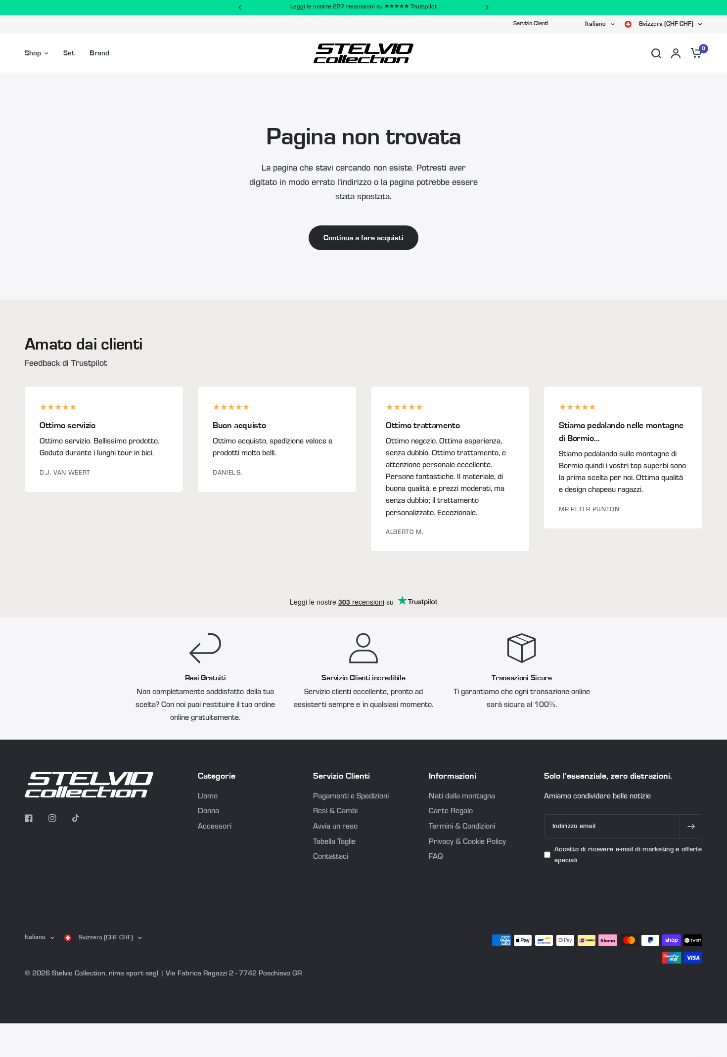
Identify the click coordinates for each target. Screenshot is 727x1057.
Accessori (214, 827)
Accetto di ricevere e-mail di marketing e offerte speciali (628, 855)
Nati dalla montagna (462, 797)
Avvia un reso (335, 827)
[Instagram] (59, 818)
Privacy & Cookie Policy (467, 842)
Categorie (216, 776)
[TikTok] (83, 818)
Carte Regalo (451, 812)
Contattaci (330, 857)
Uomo (208, 797)
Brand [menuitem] (99, 53)
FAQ (436, 857)
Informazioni (452, 776)
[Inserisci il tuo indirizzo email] (691, 826)
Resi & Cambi (335, 812)
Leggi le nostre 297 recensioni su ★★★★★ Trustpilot (363, 7)
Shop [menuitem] (33, 53)
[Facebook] (35, 818)
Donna (208, 812)
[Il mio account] (675, 53)
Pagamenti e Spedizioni (351, 797)
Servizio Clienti (530, 24)
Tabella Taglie (334, 842)
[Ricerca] (656, 53)
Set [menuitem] (69, 53)
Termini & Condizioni (462, 827)
